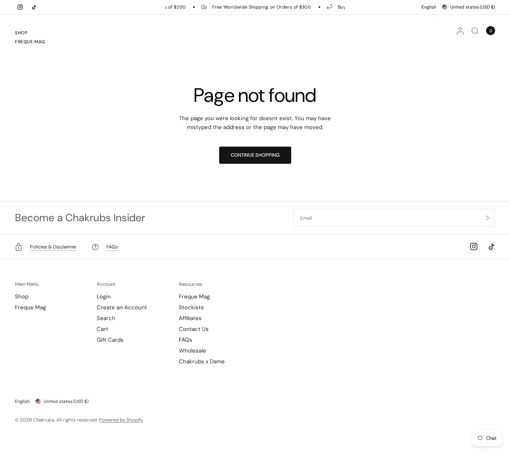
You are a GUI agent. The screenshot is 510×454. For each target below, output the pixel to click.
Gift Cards (110, 340)
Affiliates (190, 318)
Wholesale (192, 350)
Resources (190, 284)
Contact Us (194, 329)
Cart (102, 329)
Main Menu (26, 284)
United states (472, 7)
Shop (21, 33)
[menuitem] (30, 33)
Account (106, 284)
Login (104, 296)
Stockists (191, 307)
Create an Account (122, 307)
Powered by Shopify (121, 420)
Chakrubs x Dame (202, 361)
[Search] (475, 31)
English (429, 7)
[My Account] (460, 31)
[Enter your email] (487, 218)
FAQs (185, 340)
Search (106, 318)
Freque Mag (30, 42)
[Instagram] (20, 7)
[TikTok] (34, 7)
